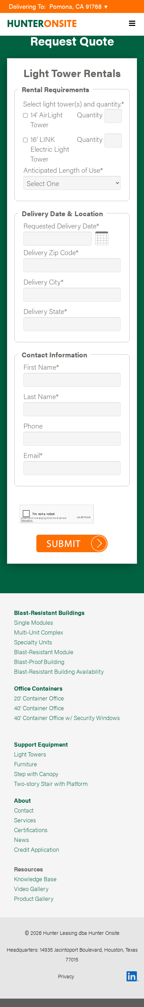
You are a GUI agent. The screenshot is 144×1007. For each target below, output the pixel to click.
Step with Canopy (36, 773)
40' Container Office (39, 708)
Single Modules (33, 622)
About (22, 800)
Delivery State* (45, 311)
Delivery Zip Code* (51, 252)
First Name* (41, 367)
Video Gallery (31, 888)
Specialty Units (33, 642)
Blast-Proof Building (39, 661)
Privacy (66, 976)
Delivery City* (43, 281)
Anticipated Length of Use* (63, 170)
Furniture (25, 764)
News (21, 839)
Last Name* (41, 396)
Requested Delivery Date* (61, 225)
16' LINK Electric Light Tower (49, 149)
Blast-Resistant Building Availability (59, 671)
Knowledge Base (35, 879)
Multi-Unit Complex (38, 632)
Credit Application (36, 849)
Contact (24, 810)
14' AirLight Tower (46, 119)
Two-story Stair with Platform (51, 783)
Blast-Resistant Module (43, 652)
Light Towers (30, 754)
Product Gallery (33, 898)
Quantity (89, 114)
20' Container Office (39, 698)
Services (25, 820)
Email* (33, 455)
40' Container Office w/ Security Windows (67, 717)
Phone (33, 425)
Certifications (31, 830)
